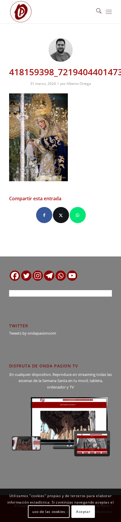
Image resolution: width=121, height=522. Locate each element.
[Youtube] (72, 276)
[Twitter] (26, 276)
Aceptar (83, 511)
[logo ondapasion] (50, 11)
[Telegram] (49, 276)
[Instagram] (38, 276)
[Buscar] (96, 11)
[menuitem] (96, 11)
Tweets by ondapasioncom (32, 333)
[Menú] (109, 12)
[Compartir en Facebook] (44, 215)
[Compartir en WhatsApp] (78, 215)
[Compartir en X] (61, 215)
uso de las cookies (48, 511)
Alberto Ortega (79, 83)
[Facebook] (15, 276)
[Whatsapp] (61, 276)
